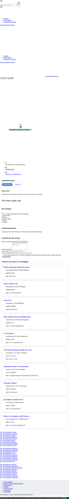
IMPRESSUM (8, 485)
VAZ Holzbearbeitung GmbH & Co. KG (18, 350)
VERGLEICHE (8, 488)
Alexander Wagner (10, 383)
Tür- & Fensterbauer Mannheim (9, 466)
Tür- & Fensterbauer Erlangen (8, 451)
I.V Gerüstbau (9, 333)
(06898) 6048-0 (9, 169)
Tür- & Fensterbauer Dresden (8, 445)
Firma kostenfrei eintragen (7, 62)
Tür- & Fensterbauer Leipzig (8, 464)
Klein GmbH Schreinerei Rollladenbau (17, 317)
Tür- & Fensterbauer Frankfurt (8, 455)
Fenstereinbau (7, 184)
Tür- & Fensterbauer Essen (7, 453)
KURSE (6, 487)
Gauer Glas (8, 300)
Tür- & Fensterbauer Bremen (8, 442)
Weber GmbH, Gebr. (11, 284)
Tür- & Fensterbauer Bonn (7, 440)
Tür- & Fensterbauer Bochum (8, 438)
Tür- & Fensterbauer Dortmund (9, 443)
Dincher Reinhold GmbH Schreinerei (16, 267)
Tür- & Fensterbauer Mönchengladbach (11, 467)
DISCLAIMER (8, 482)
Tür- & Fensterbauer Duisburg (8, 448)
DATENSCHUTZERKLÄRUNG (13, 483)
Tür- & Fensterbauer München (8, 469)
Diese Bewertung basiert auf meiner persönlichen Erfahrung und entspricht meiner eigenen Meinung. (32, 255)
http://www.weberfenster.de (13, 174)
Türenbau (17, 184)
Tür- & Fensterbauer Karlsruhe (9, 459)
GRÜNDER (7, 491)
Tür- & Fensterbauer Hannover (9, 458)
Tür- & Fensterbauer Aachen (8, 432)
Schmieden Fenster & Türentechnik (16, 366)
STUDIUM (7, 490)
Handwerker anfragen (10, 59)
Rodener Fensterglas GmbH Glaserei (16, 416)
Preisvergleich (8, 57)
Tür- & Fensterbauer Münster (8, 471)
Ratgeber (6, 56)
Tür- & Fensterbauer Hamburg (8, 456)
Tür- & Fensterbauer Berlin (7, 435)
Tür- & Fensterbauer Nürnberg (8, 472)
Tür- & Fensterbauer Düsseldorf (9, 450)
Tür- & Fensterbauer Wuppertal (9, 477)
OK (64, 498)
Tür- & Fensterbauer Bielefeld (8, 437)
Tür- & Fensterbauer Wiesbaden (9, 476)
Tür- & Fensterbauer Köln (7, 461)
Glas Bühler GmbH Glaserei (13, 399)
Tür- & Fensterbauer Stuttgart (8, 474)
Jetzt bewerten (6, 256)
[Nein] (66, 498)
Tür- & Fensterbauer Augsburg (9, 434)
